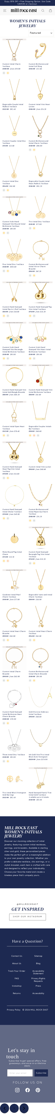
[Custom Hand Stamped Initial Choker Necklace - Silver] (7, 518)
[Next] (24, 1108)
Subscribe (41, 1073)
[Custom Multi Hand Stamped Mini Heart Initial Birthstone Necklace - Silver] (34, 358)
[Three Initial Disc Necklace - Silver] (3, 761)
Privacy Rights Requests (38, 980)
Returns (17, 993)
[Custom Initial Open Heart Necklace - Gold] (3, 435)
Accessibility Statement (38, 972)
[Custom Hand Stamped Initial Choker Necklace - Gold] (3, 518)
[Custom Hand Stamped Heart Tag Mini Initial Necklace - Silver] (3, 478)
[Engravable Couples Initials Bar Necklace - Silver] (38, 435)
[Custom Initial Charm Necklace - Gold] (7, 73)
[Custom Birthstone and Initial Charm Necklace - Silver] (30, 149)
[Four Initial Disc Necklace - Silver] (3, 271)
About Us (16, 964)
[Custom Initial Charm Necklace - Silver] (3, 73)
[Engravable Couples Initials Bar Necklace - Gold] (30, 435)
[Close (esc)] (14, 1108)
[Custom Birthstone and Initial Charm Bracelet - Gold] (34, 680)
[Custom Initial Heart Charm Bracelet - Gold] (7, 640)
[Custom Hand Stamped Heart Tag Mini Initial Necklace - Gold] (7, 478)
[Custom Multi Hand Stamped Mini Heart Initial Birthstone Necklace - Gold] (30, 358)
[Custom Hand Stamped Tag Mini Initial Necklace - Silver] (34, 315)
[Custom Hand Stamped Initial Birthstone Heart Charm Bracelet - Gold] (7, 723)
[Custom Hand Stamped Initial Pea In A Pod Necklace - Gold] (3, 315)
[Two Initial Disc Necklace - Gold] (34, 228)
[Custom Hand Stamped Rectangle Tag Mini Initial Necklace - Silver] (30, 563)
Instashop (16, 986)
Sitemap (38, 956)
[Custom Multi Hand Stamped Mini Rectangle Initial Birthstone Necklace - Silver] (7, 358)
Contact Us (16, 956)
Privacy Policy (14, 1010)
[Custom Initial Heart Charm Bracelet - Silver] (3, 640)
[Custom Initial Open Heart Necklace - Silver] (7, 435)
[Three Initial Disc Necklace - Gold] (7, 761)
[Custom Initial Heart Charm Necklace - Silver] (30, 640)
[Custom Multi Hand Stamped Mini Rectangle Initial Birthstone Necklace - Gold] (3, 358)
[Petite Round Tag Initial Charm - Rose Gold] (7, 561)
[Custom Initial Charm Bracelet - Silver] (3, 680)
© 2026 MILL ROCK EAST (35, 1010)
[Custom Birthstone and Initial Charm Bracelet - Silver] (30, 680)
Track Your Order (16, 971)
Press (38, 986)
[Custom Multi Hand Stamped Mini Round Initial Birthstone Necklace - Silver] (7, 233)
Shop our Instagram (27, 917)
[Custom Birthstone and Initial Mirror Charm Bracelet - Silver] (30, 275)
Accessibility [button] (38, 993)
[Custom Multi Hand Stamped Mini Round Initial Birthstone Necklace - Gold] (3, 233)
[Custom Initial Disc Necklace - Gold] (7, 190)
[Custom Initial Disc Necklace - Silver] (3, 190)
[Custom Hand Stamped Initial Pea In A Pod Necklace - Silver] (7, 315)
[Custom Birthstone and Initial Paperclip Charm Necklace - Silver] (34, 520)
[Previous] (4, 1108)
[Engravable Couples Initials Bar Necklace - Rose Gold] (34, 435)
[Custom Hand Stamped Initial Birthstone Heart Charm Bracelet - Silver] (3, 723)
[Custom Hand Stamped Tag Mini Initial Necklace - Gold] (30, 315)
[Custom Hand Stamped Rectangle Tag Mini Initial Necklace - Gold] (34, 563)
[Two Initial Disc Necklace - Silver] (30, 228)
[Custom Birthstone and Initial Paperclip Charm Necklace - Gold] (30, 520)
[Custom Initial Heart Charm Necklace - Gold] (34, 640)
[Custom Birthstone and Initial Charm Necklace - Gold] (34, 149)
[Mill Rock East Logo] (24, 10)
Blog (38, 964)
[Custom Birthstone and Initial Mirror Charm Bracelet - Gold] (34, 275)
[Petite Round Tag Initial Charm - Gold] (3, 561)
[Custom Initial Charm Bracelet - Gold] (7, 680)
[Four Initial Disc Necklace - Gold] (7, 271)
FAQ (17, 979)
